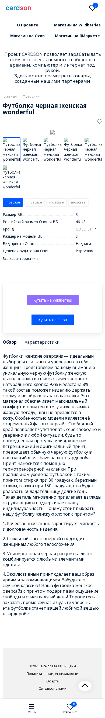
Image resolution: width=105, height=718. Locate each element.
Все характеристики (20, 258)
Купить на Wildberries (52, 300)
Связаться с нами (52, 688)
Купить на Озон (52, 319)
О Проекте (27, 24)
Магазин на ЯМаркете (77, 35)
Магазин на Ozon (27, 35)
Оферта (52, 681)
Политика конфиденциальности (52, 674)
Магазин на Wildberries (77, 24)
